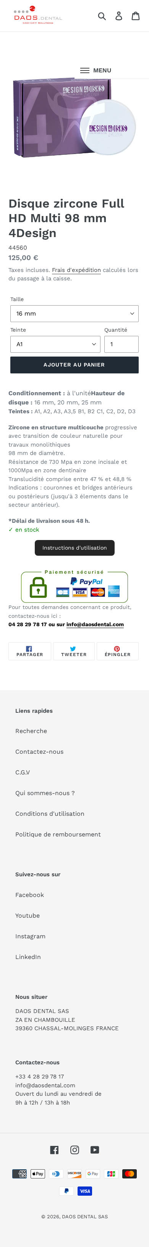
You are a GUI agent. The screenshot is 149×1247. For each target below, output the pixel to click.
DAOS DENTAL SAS (85, 1216)
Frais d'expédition (76, 270)
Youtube (27, 915)
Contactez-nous (39, 751)
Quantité (115, 330)
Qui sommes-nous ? (45, 793)
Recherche (31, 731)
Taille (17, 299)
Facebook (29, 894)
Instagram (30, 936)
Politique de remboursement (58, 834)
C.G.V (22, 772)
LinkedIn (28, 957)
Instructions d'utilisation (74, 548)
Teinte (18, 330)
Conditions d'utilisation (49, 813)
